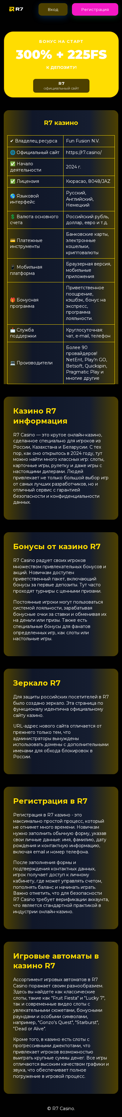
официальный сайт (61, 85)
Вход (53, 9)
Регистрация (95, 9)
